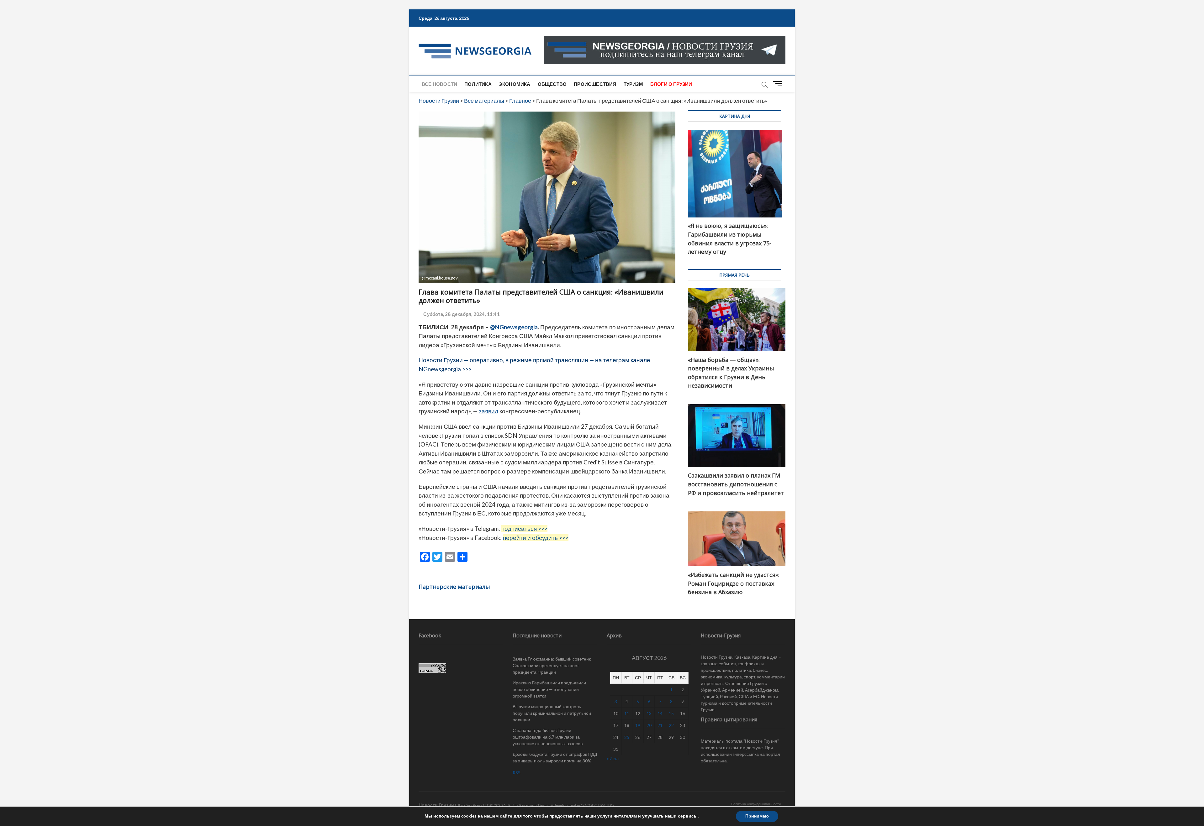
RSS (516, 772)
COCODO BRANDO (597, 805)
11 (626, 713)
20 (649, 725)
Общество (552, 84)
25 (626, 737)
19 (637, 725)
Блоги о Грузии (671, 84)
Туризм (633, 84)
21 (660, 725)
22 (671, 725)
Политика (478, 84)
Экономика (515, 84)
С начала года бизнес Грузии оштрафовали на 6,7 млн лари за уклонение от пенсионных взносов (548, 737)
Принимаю (757, 816)
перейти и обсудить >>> (535, 537)
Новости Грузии (436, 805)
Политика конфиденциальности (756, 804)
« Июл (613, 758)
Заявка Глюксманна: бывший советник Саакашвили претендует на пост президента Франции (552, 665)
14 (660, 713)
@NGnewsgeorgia (514, 327)
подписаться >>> (524, 528)
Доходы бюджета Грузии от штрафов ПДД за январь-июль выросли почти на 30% (555, 757)
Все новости (439, 84)
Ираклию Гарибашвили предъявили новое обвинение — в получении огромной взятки (549, 689)
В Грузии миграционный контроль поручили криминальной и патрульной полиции (552, 713)
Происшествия (595, 84)
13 (649, 713)
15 (671, 713)
